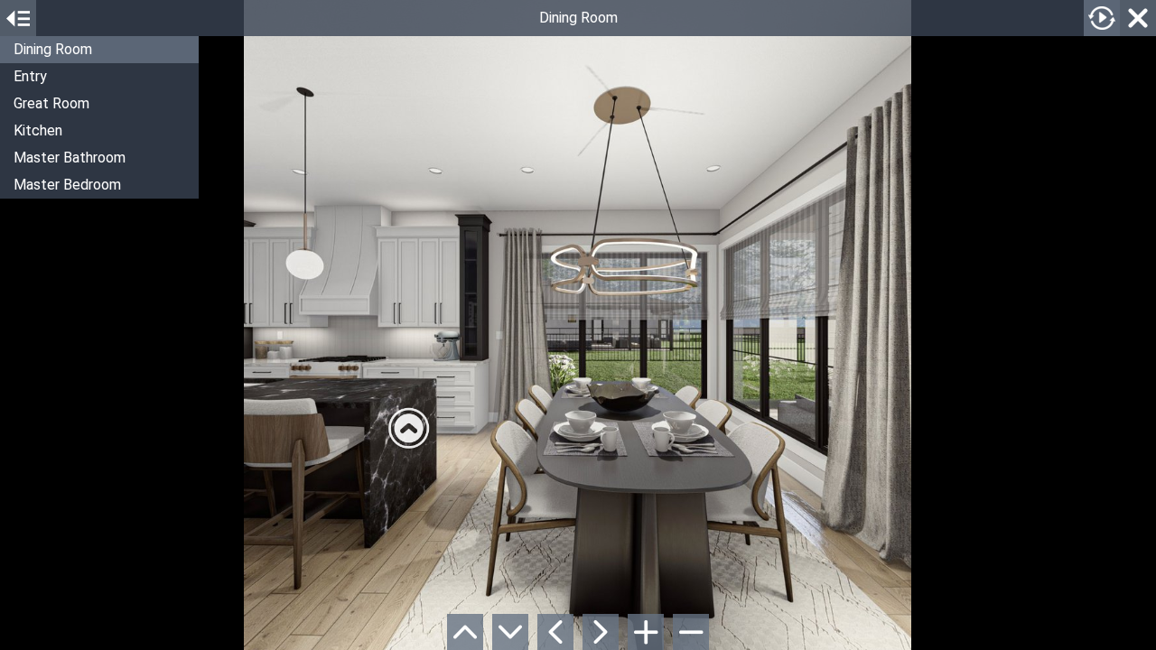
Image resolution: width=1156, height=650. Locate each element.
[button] (99, 49)
